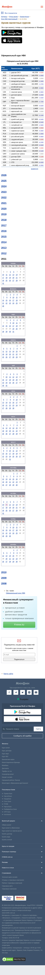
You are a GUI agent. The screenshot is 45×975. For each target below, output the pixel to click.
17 (3, 278)
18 (6, 278)
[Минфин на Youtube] (36, 692)
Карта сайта (8, 674)
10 (3, 275)
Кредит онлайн (7, 777)
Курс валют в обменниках (11, 828)
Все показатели (11, 13)
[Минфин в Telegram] (15, 692)
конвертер (34, 169)
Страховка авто (7, 886)
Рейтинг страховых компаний (12, 883)
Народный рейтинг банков (11, 780)
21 (17, 278)
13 (13, 275)
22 (6, 303)
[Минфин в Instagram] (29, 692)
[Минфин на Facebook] (9, 692)
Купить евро (6, 837)
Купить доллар (7, 834)
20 (13, 278)
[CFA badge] (32, 898)
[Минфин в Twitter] (22, 692)
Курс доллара (6, 751)
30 (10, 332)
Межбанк (5, 765)
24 (3, 280)
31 (3, 283)
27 (13, 280)
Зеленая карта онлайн (9, 877)
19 (10, 278)
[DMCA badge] (22, 959)
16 (10, 300)
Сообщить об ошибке (22, 736)
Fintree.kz (19, 624)
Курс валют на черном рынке (12, 831)
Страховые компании (9, 889)
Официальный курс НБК (15, 593)
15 (6, 300)
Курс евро (5, 754)
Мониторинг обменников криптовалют (15, 783)
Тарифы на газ (7, 771)
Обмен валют (6, 825)
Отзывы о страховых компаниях (13, 880)
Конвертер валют (8, 774)
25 (6, 280)
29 (6, 332)
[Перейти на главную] (7, 6)
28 (17, 280)
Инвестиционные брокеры (11, 762)
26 (10, 280)
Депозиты (5, 768)
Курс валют (6, 748)
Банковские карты (8, 759)
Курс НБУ (5, 756)
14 (17, 275)
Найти (38, 729)
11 (6, 275)
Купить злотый (7, 840)
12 (10, 275)
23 (10, 303)
